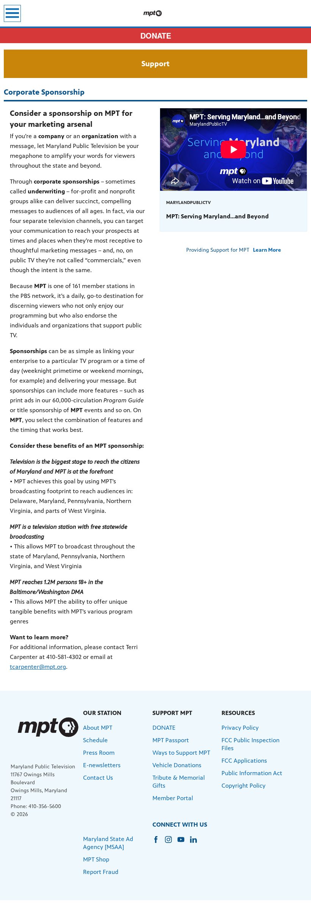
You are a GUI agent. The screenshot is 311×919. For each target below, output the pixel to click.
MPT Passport (170, 740)
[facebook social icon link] (158, 843)
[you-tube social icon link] (183, 843)
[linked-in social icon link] (196, 843)
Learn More (267, 250)
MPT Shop (96, 859)
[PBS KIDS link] (155, 13)
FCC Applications (244, 760)
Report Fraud (100, 871)
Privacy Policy (240, 727)
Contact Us (98, 777)
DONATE (155, 35)
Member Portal (172, 798)
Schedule (95, 740)
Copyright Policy (243, 785)
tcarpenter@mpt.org (38, 666)
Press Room (99, 752)
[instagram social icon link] (171, 843)
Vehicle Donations (176, 765)
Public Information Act (251, 773)
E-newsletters (102, 765)
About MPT (97, 727)
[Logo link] (48, 727)
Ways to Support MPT (181, 752)
